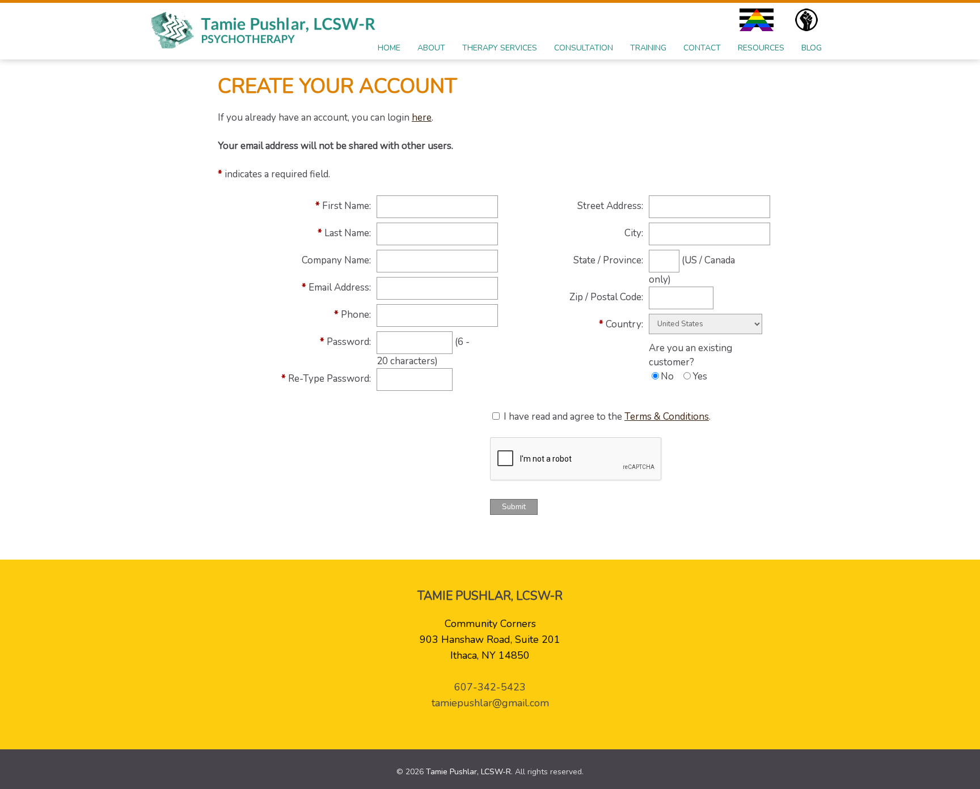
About (431, 47)
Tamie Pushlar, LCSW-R (468, 771)
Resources (761, 47)
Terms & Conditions (666, 416)
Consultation (583, 47)
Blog (811, 47)
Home (389, 47)
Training (648, 47)
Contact (702, 47)
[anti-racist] (809, 19)
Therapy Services (499, 47)
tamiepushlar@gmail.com (490, 703)
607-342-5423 (490, 687)
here (422, 117)
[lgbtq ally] (759, 19)
